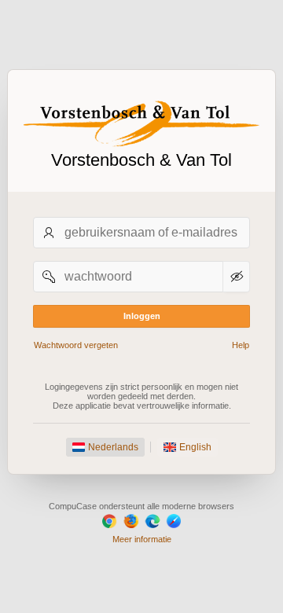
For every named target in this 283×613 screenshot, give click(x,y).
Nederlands (113, 447)
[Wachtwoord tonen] (236, 276)
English (195, 447)
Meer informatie (141, 539)
